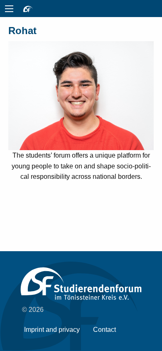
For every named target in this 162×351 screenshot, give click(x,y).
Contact (104, 329)
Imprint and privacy (52, 329)
